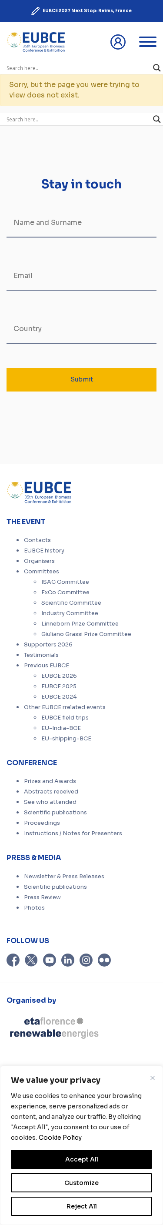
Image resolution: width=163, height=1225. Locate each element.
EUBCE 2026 (59, 676)
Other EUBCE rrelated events (65, 707)
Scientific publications (55, 812)
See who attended (50, 802)
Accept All (81, 1159)
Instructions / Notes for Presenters (73, 833)
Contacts (37, 540)
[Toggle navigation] (148, 42)
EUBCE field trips (65, 717)
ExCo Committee (65, 592)
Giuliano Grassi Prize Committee (86, 634)
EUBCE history (44, 550)
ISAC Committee (65, 582)
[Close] (152, 1078)
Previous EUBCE (46, 665)
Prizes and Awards (50, 781)
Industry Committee (69, 613)
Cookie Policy (60, 1137)
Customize (81, 1183)
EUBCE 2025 (59, 686)
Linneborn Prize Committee (80, 623)
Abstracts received (51, 791)
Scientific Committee (71, 602)
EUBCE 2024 (59, 696)
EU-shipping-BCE (66, 738)
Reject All (82, 1206)
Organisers (39, 561)
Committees (41, 571)
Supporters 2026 (48, 644)
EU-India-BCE (61, 728)
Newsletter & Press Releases (64, 876)
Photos (34, 907)
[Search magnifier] (157, 68)
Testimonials (41, 655)
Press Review (42, 897)
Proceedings (42, 823)
